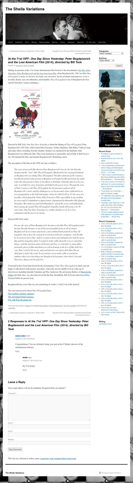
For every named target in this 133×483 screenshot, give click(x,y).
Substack (18, 42)
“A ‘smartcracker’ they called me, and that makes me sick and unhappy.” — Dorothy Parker (112, 198)
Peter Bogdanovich (56, 306)
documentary (43, 306)
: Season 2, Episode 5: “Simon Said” (26, 51)
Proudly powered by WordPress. (112, 473)
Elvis (27, 42)
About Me (102, 42)
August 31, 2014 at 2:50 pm (25, 339)
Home (10, 42)
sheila (32, 65)
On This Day (91, 42)
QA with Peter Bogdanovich (19, 299)
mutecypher (20, 335)
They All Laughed (70, 306)
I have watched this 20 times (109, 163)
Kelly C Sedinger (106, 252)
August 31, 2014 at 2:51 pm (32, 360)
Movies (55, 42)
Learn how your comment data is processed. (58, 458)
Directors (71, 42)
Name (10, 423)
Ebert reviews (44, 42)
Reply (17, 351)
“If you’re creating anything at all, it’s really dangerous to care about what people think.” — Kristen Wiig (112, 214)
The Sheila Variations (25, 9)
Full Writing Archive (105, 324)
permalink (11, 308)
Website (11, 439)
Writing (34, 42)
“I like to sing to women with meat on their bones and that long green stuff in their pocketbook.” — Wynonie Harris (113, 177)
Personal (80, 42)
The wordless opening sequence (21, 293)
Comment (12, 393)
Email (10, 431)
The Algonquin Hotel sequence (21, 296)
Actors (62, 42)
